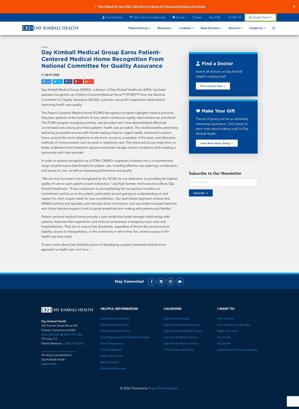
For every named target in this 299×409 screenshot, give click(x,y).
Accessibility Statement (115, 318)
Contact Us (256, 28)
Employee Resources (113, 368)
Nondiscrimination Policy (116, 331)
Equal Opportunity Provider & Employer (125, 337)
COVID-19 (234, 17)
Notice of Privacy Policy (115, 325)
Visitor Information (112, 356)
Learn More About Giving (215, 143)
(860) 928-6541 (50, 334)
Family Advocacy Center (179, 350)
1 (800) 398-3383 (73, 343)
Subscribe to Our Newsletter (215, 174)
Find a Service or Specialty (233, 325)
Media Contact (110, 362)
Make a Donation (227, 331)
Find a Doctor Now (211, 86)
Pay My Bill (224, 343)
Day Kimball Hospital (176, 318)
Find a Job (223, 337)
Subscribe (199, 193)
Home (44, 47)
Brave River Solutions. (164, 388)
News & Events (210, 28)
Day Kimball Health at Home (181, 343)
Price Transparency (112, 343)
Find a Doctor (225, 318)
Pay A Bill (214, 17)
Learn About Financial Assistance (237, 350)
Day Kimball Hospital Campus (182, 325)
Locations (185, 28)
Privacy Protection (111, 350)
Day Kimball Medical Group (181, 337)
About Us (234, 28)
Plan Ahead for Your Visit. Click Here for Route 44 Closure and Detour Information (152, 6)
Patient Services (138, 28)
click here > (83, 249)
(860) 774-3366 (73, 334)
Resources (163, 28)
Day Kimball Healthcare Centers (183, 331)
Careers (197, 17)
